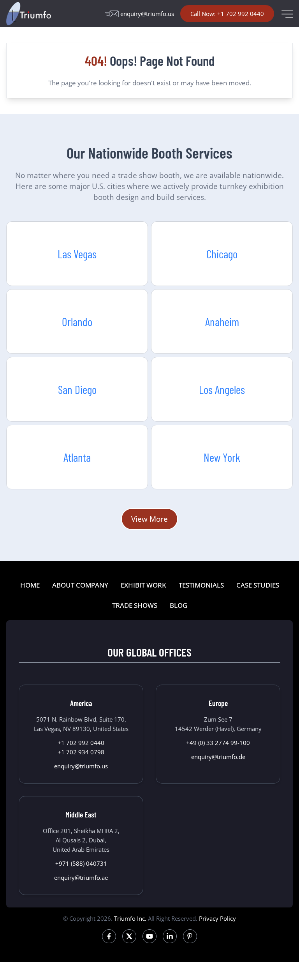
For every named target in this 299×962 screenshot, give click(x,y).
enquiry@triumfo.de (218, 757)
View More (149, 519)
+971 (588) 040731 (81, 863)
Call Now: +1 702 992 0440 (227, 14)
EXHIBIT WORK (143, 585)
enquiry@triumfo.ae (81, 877)
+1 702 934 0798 (81, 752)
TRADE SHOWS (134, 605)
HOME (30, 585)
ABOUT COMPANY (80, 585)
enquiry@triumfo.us (147, 14)
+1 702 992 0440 (81, 743)
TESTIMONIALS (201, 585)
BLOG (178, 605)
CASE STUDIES (257, 585)
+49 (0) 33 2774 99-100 (218, 743)
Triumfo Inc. (130, 918)
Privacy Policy (217, 918)
